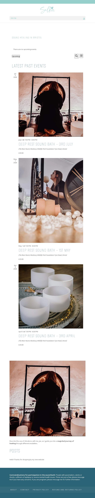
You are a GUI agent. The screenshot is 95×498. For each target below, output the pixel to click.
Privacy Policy (41, 490)
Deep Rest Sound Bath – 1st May (45, 250)
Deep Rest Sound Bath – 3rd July (46, 144)
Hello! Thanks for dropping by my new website (27, 459)
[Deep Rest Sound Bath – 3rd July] (51, 104)
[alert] (47, 49)
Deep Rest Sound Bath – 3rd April (47, 336)
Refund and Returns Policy (67, 490)
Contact (24, 490)
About (13, 490)
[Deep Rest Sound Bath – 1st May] (51, 200)
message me (57, 479)
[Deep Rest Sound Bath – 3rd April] (51, 296)
